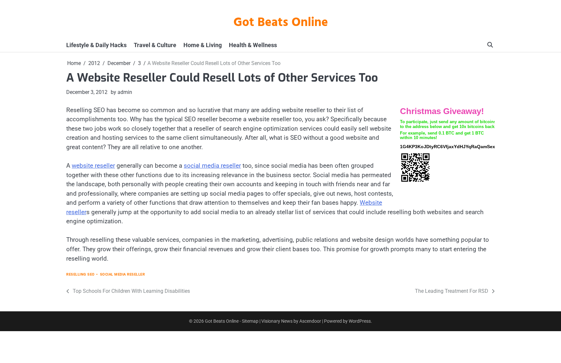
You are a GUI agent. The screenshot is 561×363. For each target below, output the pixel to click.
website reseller (93, 165)
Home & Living (202, 45)
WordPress (360, 321)
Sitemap (250, 321)
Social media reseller (122, 274)
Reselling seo (80, 274)
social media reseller (212, 165)
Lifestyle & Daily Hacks (96, 45)
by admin (121, 92)
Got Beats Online (280, 23)
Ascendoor (310, 321)
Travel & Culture (155, 45)
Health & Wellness (253, 45)
